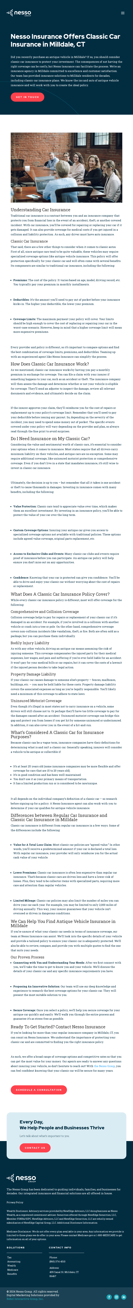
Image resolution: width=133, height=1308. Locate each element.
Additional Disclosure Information (77, 1222)
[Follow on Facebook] (109, 1297)
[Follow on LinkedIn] (123, 1297)
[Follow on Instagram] (116, 1297)
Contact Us (35, 1147)
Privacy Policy (15, 1202)
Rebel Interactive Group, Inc (25, 1299)
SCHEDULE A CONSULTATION (39, 1089)
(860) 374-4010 (57, 1261)
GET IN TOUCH (27, 97)
